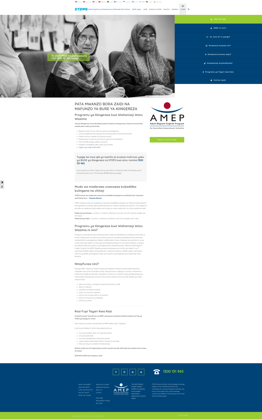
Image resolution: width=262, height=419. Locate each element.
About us (99, 390)
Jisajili (145, 9)
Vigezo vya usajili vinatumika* (90, 147)
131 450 (106, 173)
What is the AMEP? (84, 384)
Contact (99, 392)
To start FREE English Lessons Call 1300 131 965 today (69, 57)
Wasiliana (175, 9)
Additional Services (102, 387)
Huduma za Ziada (155, 9)
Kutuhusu (166, 9)
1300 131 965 (173, 371)
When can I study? (84, 395)
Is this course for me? (85, 390)
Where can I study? (102, 384)
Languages (159, 2)
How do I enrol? (83, 392)
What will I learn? (84, 387)
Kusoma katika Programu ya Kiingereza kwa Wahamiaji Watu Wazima (106, 9)
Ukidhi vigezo (136, 9)
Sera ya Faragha (183, 415)
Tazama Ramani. (95, 198)
